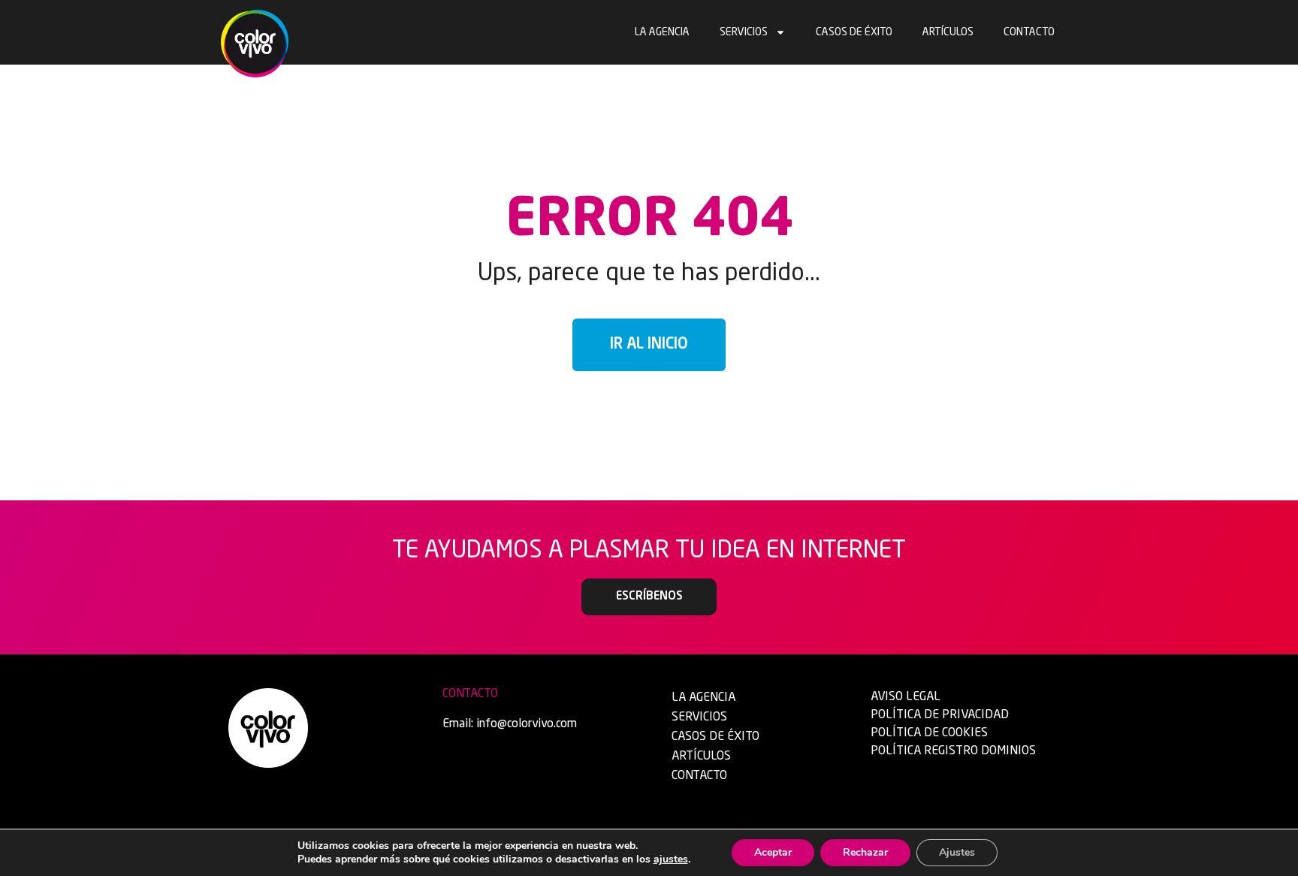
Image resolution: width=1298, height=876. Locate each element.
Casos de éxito (854, 32)
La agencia (662, 32)
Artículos (948, 32)
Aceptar (773, 852)
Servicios (744, 32)
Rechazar (865, 852)
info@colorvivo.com (526, 724)
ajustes (671, 859)
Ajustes (957, 852)
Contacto (1029, 32)
